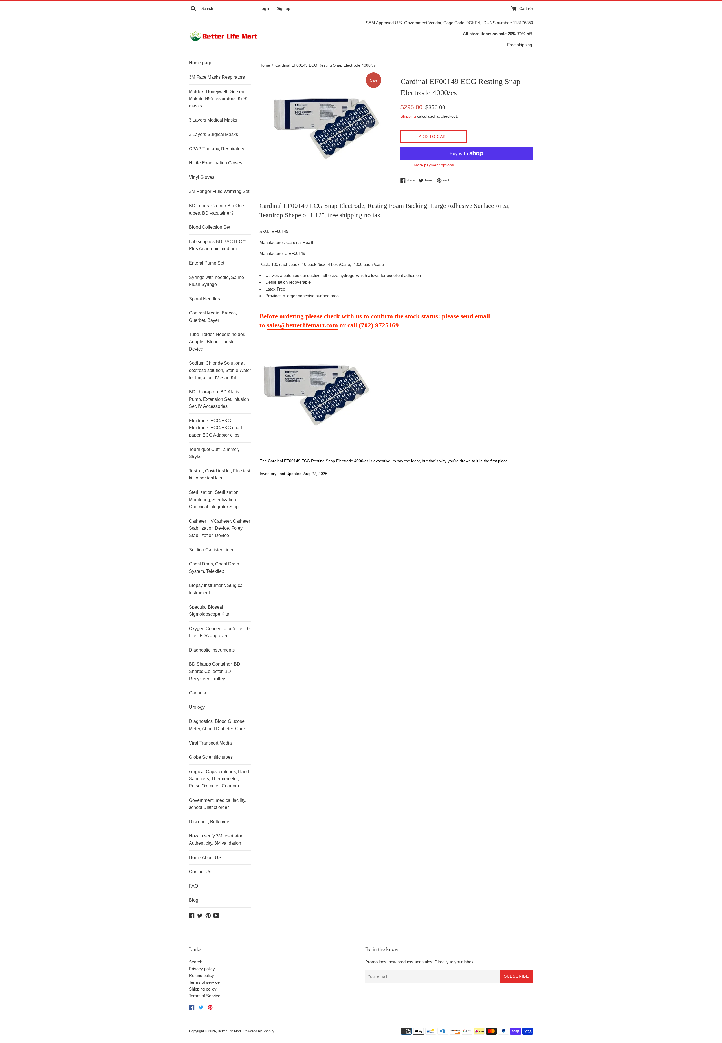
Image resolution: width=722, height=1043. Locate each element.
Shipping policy (203, 989)
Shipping (408, 116)
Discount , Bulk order (210, 821)
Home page (200, 62)
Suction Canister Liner (211, 549)
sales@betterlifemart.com (302, 325)
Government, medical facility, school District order (217, 804)
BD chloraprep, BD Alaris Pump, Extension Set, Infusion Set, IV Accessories (219, 399)
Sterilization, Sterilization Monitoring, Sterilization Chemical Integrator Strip (214, 499)
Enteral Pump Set (206, 263)
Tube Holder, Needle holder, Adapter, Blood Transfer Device (217, 341)
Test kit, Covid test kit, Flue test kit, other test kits (219, 474)
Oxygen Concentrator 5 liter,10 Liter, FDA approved (219, 632)
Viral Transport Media (210, 743)
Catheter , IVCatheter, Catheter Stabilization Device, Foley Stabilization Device (219, 528)
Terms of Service (204, 995)
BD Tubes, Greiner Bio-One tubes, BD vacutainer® (216, 209)
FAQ (193, 886)
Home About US (205, 857)
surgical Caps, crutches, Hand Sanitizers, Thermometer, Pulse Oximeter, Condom (219, 778)
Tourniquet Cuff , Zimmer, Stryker (214, 453)
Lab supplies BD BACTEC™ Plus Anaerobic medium (218, 245)
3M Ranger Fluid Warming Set (219, 191)
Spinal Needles (204, 298)
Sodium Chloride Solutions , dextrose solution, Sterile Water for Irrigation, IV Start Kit (220, 370)
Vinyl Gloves (201, 177)
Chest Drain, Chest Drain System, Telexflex (214, 568)
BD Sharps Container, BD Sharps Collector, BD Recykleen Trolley (214, 671)
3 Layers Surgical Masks (213, 134)
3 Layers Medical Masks (213, 120)
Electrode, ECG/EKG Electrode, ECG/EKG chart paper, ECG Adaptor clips (215, 427)
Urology (197, 707)
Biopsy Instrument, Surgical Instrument (216, 589)
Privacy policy (202, 968)
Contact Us (200, 871)
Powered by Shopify (258, 1031)
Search (195, 962)
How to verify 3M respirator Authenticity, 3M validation (215, 839)
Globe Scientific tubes (211, 757)
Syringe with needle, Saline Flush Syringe (216, 281)
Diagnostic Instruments (212, 650)
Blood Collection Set (209, 227)
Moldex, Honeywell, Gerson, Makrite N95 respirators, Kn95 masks (218, 98)
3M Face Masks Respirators (217, 77)
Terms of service (204, 982)
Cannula (197, 692)
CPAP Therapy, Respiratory (216, 148)
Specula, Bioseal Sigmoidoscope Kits (209, 611)
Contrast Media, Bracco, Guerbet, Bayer (213, 317)
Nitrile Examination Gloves (215, 162)
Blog (193, 900)
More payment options (434, 165)
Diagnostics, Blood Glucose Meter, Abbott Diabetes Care (217, 725)
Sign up (283, 8)
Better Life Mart (230, 1031)
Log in (264, 8)
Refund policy (201, 975)
